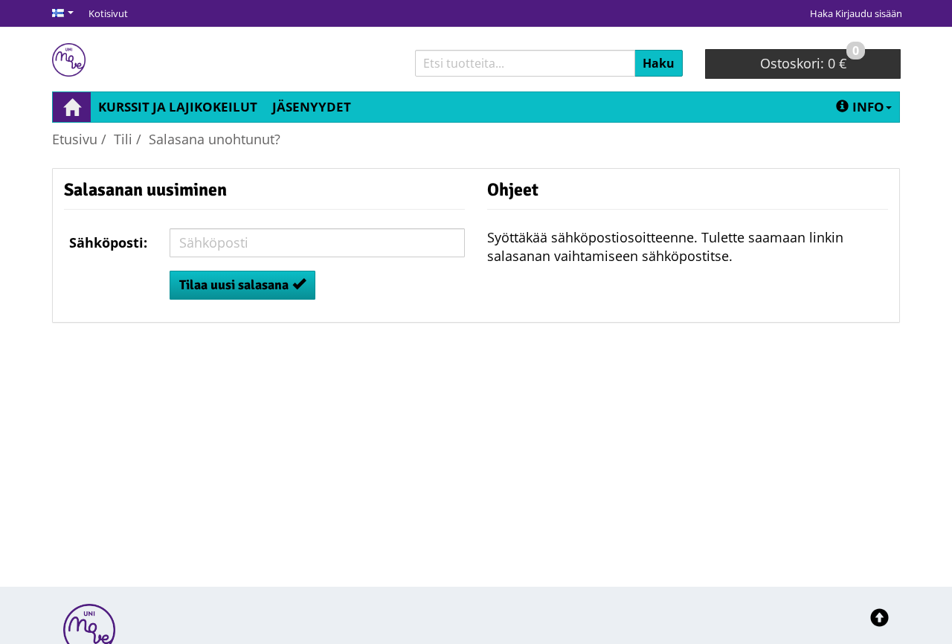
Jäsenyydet (311, 106)
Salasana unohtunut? (214, 139)
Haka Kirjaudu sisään (856, 13)
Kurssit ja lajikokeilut (177, 106)
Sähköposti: (108, 242)
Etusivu (74, 139)
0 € (809, 60)
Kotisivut (108, 13)
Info (868, 106)
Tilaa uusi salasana (234, 285)
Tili (123, 139)
